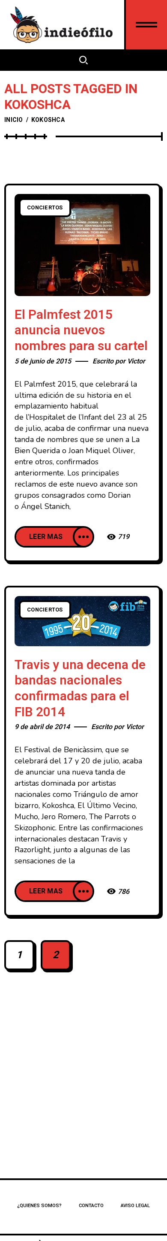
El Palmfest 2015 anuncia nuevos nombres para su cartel (81, 331)
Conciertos (45, 208)
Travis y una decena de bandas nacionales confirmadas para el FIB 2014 (80, 689)
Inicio (13, 119)
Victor (136, 361)
